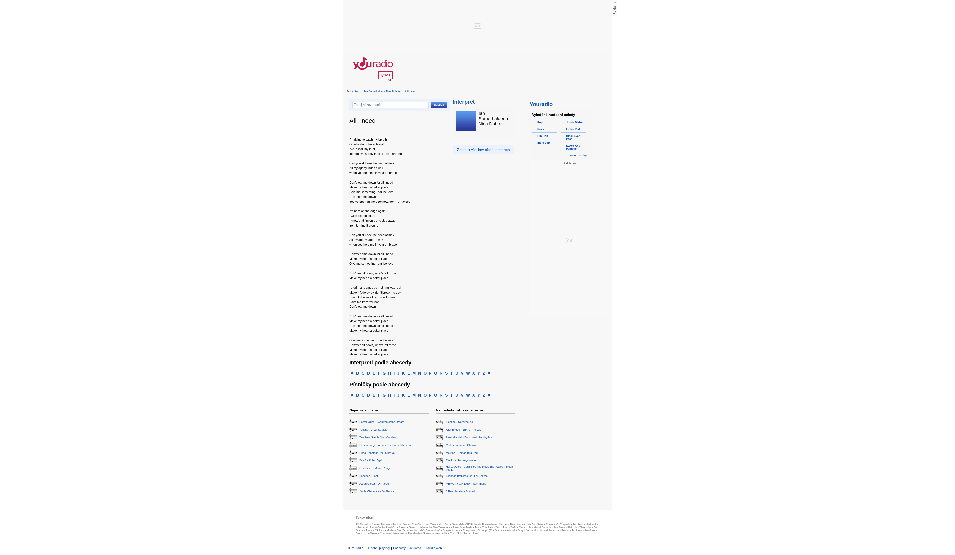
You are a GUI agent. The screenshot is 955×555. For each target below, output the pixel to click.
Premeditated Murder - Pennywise (502, 524)
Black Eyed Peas (573, 137)
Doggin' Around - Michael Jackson (538, 530)
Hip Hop (542, 135)
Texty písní (353, 91)
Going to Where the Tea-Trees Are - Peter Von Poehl (440, 527)
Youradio (357, 548)
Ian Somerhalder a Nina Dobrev (382, 91)
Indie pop (543, 142)
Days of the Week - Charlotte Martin (377, 533)
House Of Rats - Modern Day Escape (389, 530)
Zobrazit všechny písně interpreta (483, 149)
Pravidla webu (434, 548)
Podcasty (399, 548)
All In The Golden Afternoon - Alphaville (424, 533)
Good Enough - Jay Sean (549, 527)
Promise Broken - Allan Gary (578, 530)
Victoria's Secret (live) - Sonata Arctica (437, 530)
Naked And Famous (573, 147)
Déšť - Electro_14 (521, 527)
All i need (410, 91)
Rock (540, 129)
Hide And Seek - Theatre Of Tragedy (548, 524)
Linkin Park (573, 129)
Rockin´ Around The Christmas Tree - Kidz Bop (420, 524)
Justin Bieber (574, 122)
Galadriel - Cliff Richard (466, 524)
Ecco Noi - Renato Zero (464, 533)
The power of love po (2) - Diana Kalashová (489, 530)
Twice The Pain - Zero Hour (491, 527)
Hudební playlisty (378, 548)
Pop (540, 122)
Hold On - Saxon (396, 527)
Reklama (415, 548)
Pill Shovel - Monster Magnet (373, 524)
